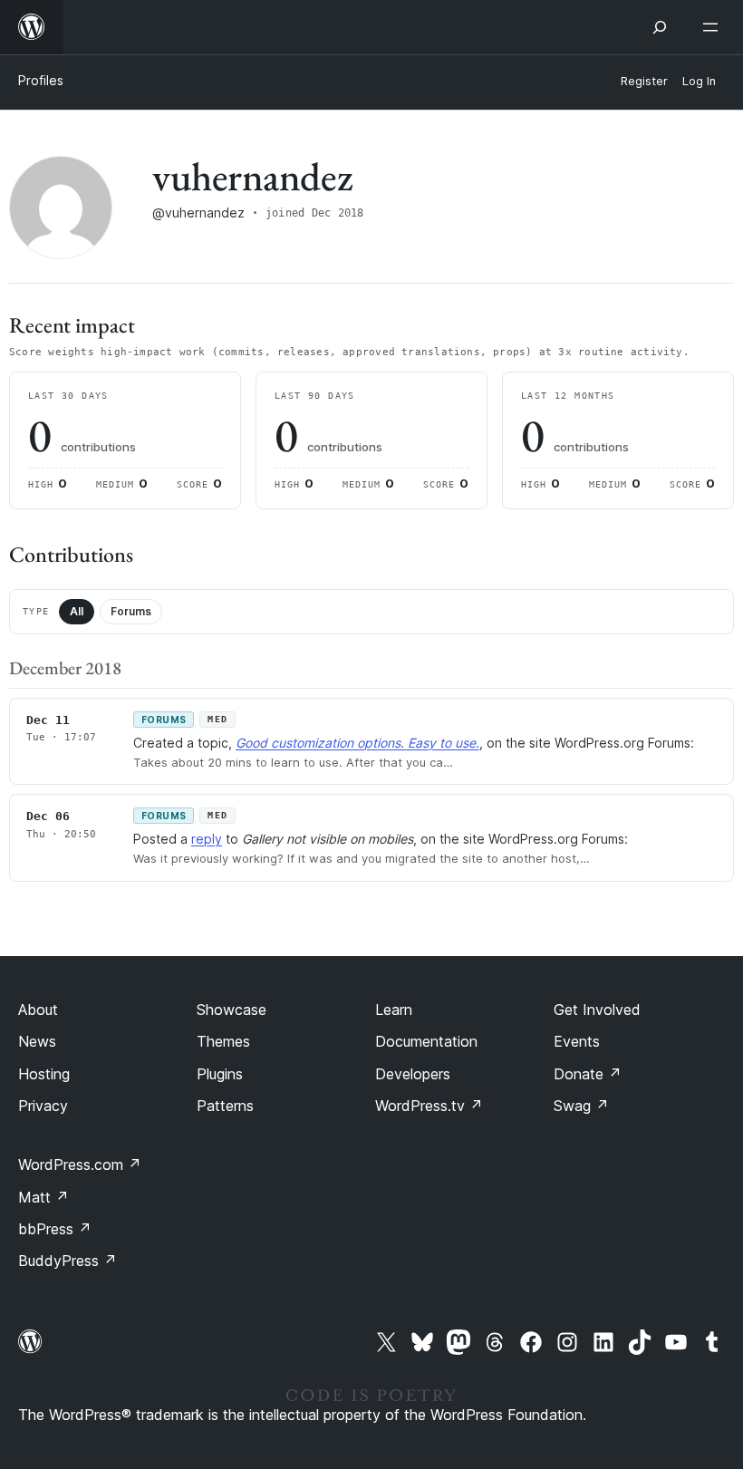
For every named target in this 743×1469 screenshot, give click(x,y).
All (76, 611)
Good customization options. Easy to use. (357, 742)
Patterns (225, 1106)
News (37, 1041)
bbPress (55, 1229)
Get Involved (597, 1009)
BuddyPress (67, 1261)
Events (577, 1041)
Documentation (426, 1041)
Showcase (231, 1009)
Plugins (220, 1074)
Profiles (40, 80)
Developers (412, 1074)
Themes (223, 1041)
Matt (43, 1197)
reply (206, 838)
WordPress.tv (429, 1106)
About (38, 1009)
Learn (393, 1009)
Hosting (44, 1074)
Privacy (43, 1106)
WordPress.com (79, 1164)
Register (644, 81)
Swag (581, 1106)
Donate (588, 1074)
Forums (131, 611)
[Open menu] (714, 27)
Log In (699, 81)
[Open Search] (659, 27)
